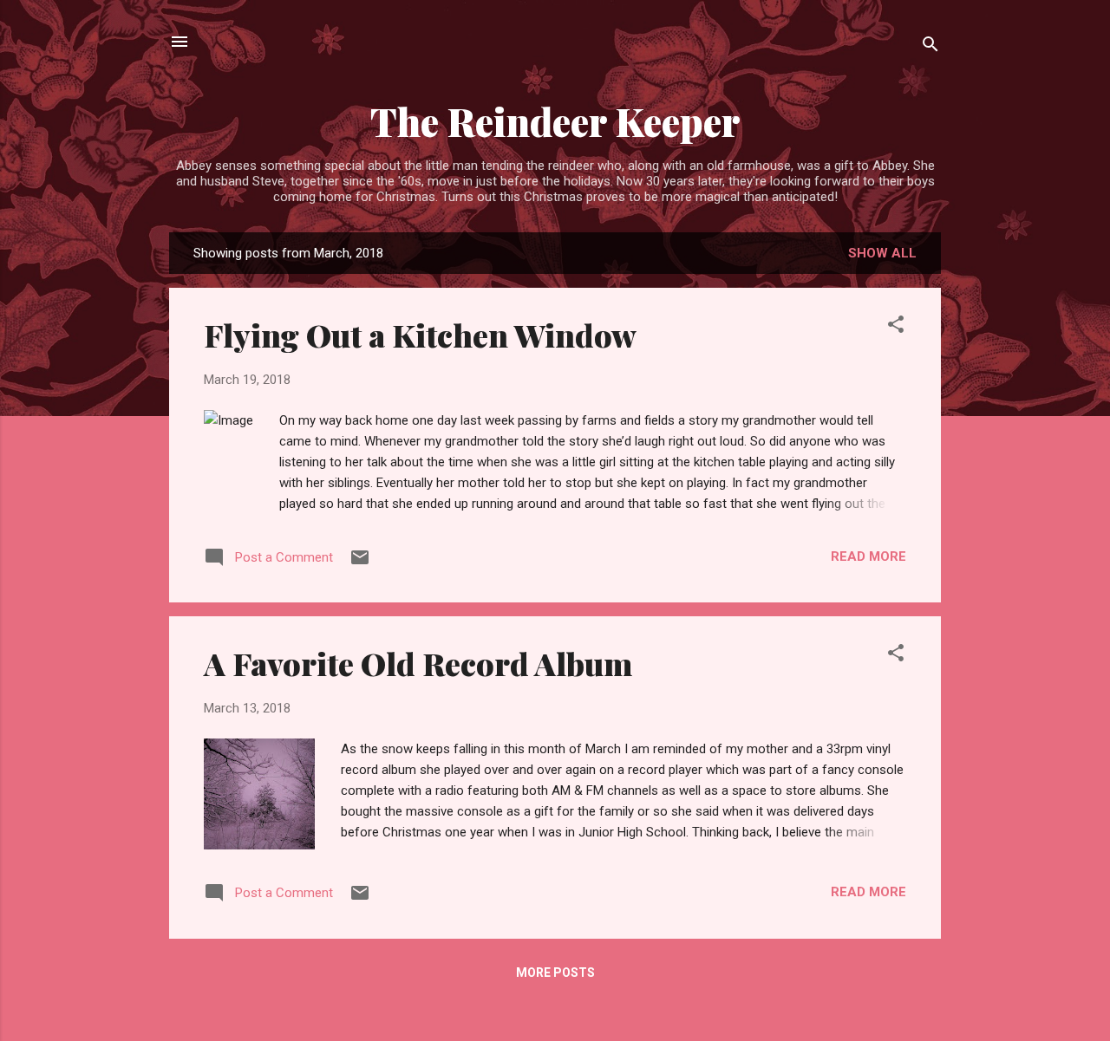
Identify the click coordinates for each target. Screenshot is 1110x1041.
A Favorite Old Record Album (418, 663)
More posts (555, 972)
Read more (868, 556)
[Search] (930, 47)
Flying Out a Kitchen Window (420, 334)
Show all (882, 253)
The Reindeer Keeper (555, 120)
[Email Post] (359, 563)
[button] (895, 327)
